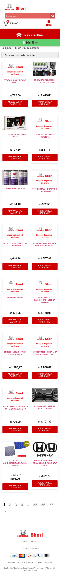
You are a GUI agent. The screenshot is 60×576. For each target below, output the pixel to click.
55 (35, 505)
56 (43, 505)
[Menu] (48, 21)
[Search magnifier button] (52, 15)
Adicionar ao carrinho (15, 103)
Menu (49, 25)
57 (51, 505)
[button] (30, 42)
